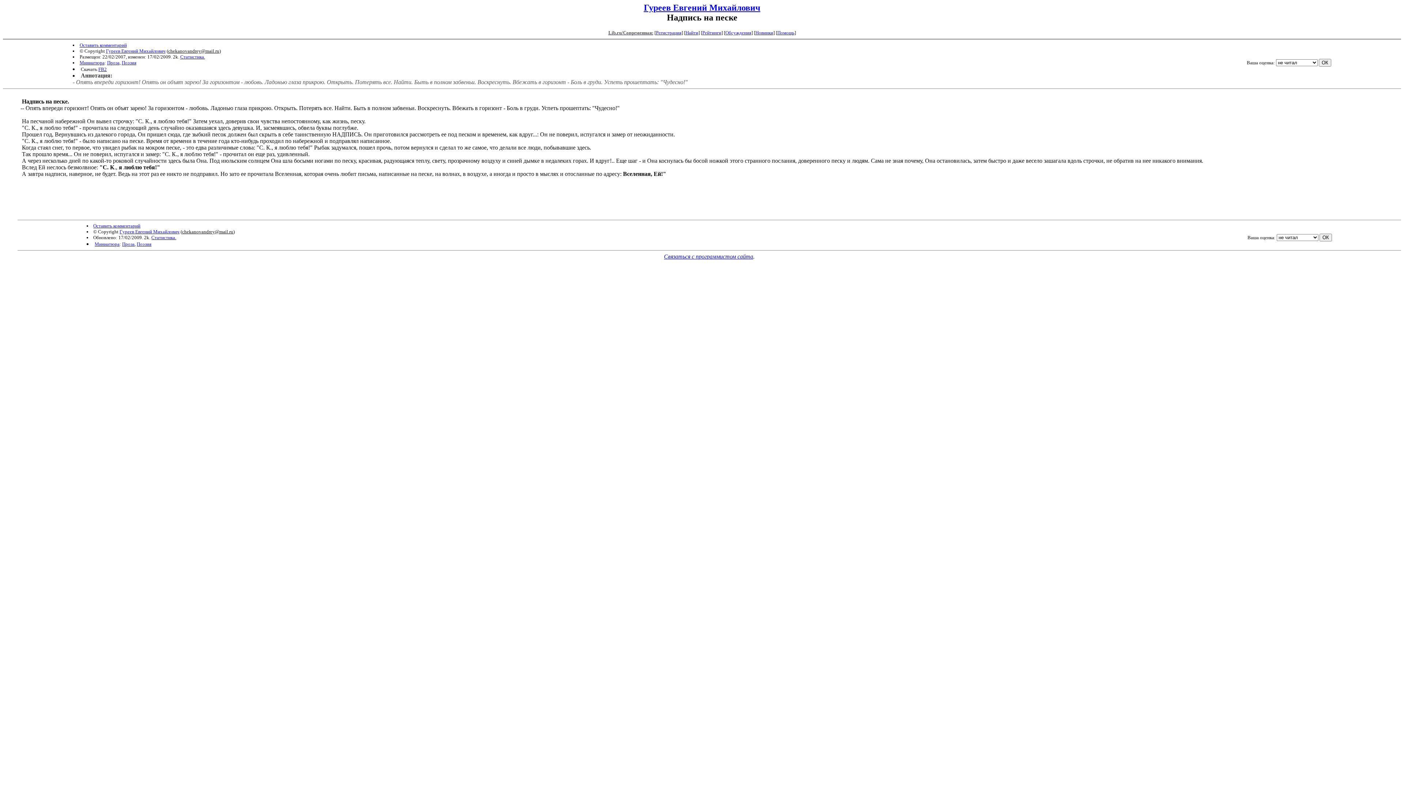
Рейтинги (711, 32)
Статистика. (192, 57)
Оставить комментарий (103, 45)
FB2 (102, 69)
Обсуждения (738, 32)
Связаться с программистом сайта (708, 256)
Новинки (764, 32)
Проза (113, 62)
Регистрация (669, 32)
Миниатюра (92, 62)
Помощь (786, 32)
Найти (692, 32)
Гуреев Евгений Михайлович (702, 7)
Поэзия (129, 62)
